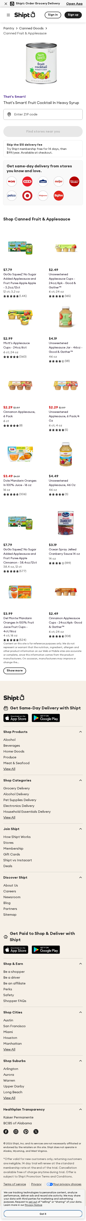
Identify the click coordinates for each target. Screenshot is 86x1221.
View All (9, 769)
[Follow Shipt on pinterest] (25, 1132)
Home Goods (13, 751)
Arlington (10, 1069)
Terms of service (14, 1184)
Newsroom (11, 897)
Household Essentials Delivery (27, 811)
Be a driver (11, 977)
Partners (10, 908)
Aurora (8, 1074)
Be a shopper (14, 971)
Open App (74, 3)
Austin (8, 1020)
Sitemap (9, 914)
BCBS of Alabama (17, 1123)
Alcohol (9, 739)
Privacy (36, 1184)
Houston (10, 1037)
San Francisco (14, 1026)
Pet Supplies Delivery (19, 800)
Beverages (11, 745)
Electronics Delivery (18, 806)
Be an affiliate (14, 983)
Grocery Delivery (16, 788)
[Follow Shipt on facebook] (5, 1132)
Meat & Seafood (16, 763)
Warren (9, 1080)
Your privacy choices (67, 1184)
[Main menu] (8, 15)
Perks (7, 989)
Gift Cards (11, 854)
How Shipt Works (17, 837)
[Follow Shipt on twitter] (35, 1132)
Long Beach (12, 1092)
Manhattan (12, 1043)
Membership (13, 848)
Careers (9, 891)
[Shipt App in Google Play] (46, 718)
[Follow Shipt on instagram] (15, 1132)
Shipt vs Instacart (17, 860)
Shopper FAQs (14, 1001)
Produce (9, 757)
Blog (6, 903)
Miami (8, 1032)
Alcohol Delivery (16, 794)
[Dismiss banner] (5, 3)
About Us (10, 885)
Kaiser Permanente (18, 1117)
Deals (7, 866)
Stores (8, 842)
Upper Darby (13, 1086)
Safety (8, 995)
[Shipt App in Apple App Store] (15, 718)
